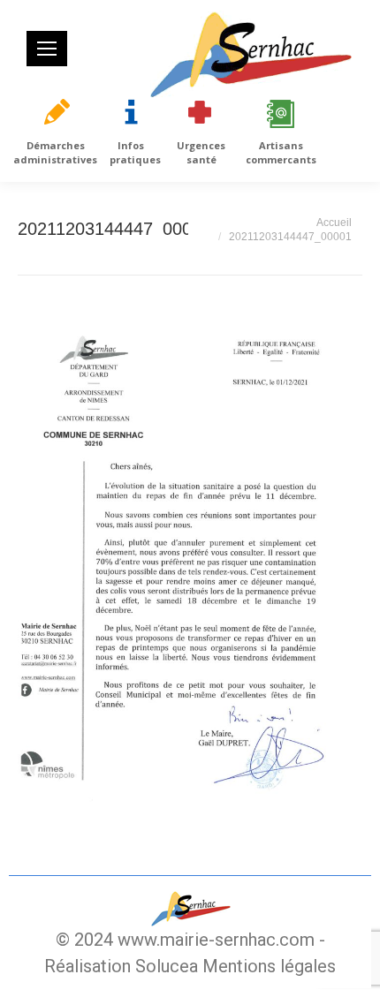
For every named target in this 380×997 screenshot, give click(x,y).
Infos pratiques (135, 152)
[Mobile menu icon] (47, 48)
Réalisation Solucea (121, 966)
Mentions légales (269, 966)
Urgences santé (201, 152)
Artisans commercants (281, 152)
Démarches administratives (55, 152)
